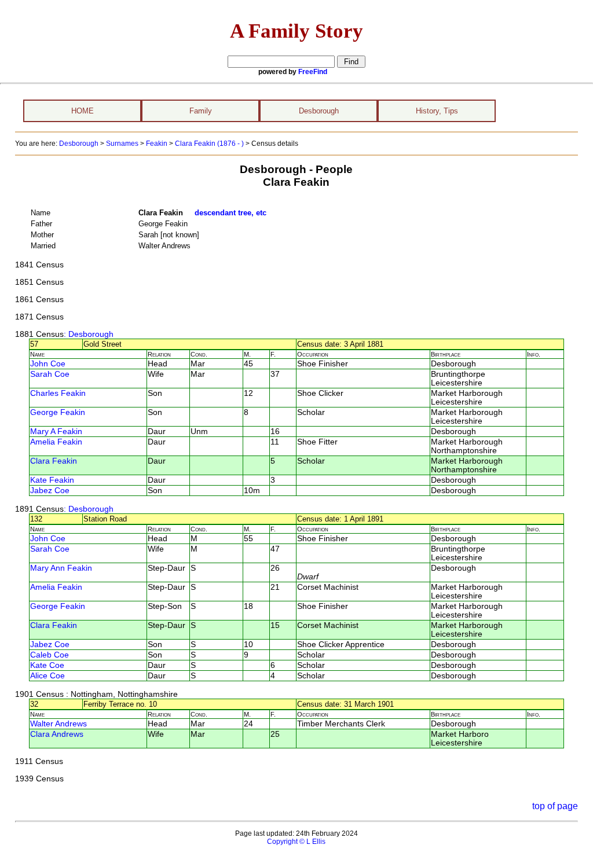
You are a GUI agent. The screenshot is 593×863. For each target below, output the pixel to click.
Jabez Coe (49, 490)
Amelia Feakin (56, 442)
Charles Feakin (58, 393)
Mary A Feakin (56, 431)
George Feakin (57, 412)
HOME (82, 111)
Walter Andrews (58, 723)
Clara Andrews (56, 734)
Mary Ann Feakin (61, 568)
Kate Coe (47, 665)
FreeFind (312, 72)
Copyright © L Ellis (296, 842)
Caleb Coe (49, 655)
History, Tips (437, 111)
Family (200, 111)
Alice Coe (47, 675)
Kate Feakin (52, 480)
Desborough (319, 111)
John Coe (47, 363)
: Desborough (89, 334)
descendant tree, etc (230, 212)
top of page (555, 806)
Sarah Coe (49, 374)
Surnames (122, 143)
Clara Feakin (53, 461)
